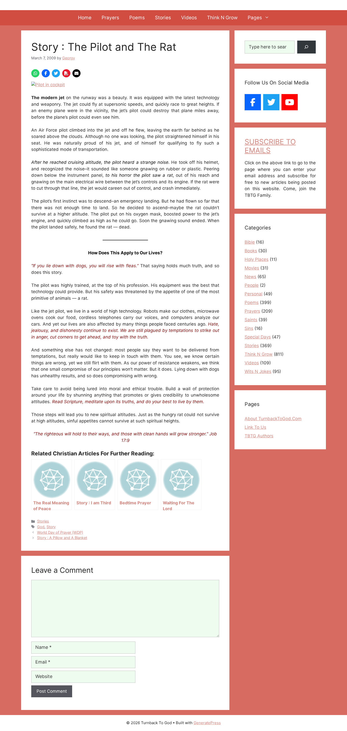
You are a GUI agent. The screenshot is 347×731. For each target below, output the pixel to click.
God (40, 527)
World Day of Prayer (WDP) (60, 532)
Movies (252, 268)
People (252, 285)
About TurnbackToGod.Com (273, 418)
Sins (249, 328)
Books (251, 250)
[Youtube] (289, 102)
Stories (163, 18)
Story (51, 527)
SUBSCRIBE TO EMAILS (270, 146)
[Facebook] (253, 102)
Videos (189, 18)
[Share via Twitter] (56, 73)
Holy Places (257, 259)
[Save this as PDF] (66, 73)
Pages (255, 18)
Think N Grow (222, 18)
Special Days (258, 337)
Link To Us (255, 427)
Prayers (110, 18)
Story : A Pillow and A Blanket (62, 538)
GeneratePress (207, 722)
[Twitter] (271, 102)
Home (84, 18)
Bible (250, 242)
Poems (137, 18)
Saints (251, 319)
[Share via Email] (76, 73)
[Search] (306, 47)
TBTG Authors (259, 435)
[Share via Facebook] (46, 73)
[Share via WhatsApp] (35, 73)
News (250, 276)
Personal (253, 293)
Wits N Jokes (258, 371)
